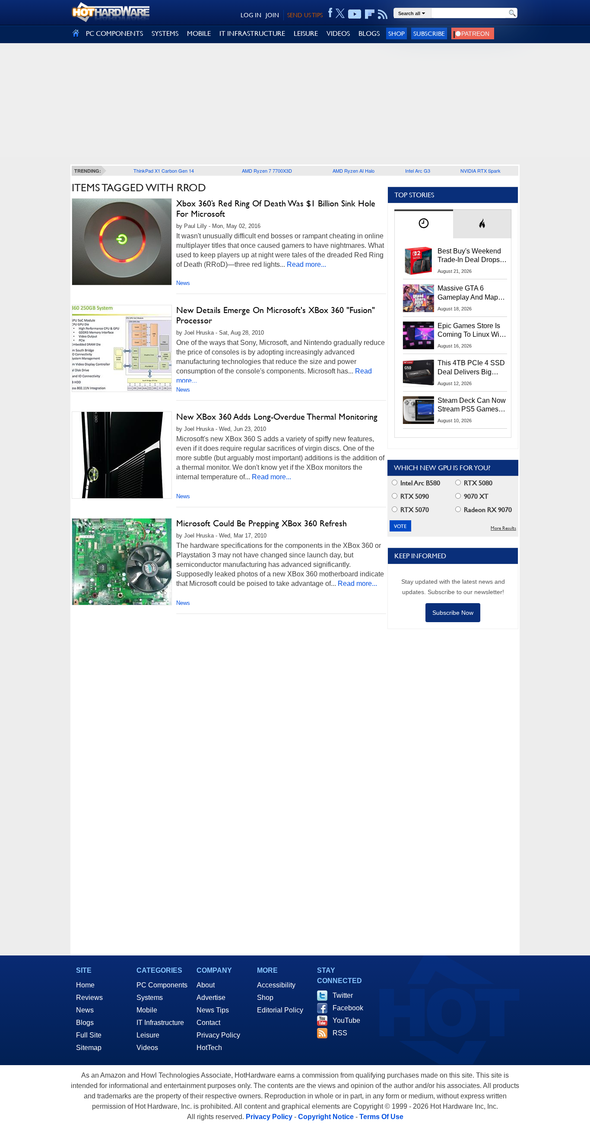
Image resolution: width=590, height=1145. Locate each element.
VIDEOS (338, 33)
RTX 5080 (477, 483)
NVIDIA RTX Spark (480, 170)
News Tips (213, 1010)
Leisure (147, 1035)
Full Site (89, 1035)
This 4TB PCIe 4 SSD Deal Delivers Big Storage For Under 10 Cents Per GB (471, 367)
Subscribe (429, 33)
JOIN (272, 15)
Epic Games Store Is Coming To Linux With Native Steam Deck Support (471, 330)
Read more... (306, 264)
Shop (396, 33)
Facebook (348, 1008)
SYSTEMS (165, 33)
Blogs (85, 1022)
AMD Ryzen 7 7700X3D (267, 170)
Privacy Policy (218, 1035)
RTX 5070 (414, 510)
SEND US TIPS (305, 15)
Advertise (211, 997)
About (206, 985)
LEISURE (306, 33)
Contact (208, 1022)
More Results (503, 528)
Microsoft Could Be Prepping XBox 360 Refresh (261, 523)
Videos (147, 1047)
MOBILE (199, 33)
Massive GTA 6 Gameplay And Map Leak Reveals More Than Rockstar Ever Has (468, 293)
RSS (340, 1033)
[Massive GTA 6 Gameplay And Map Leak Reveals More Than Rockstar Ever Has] (418, 298)
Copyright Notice (326, 1116)
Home (85, 985)
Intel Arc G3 (417, 170)
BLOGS (369, 33)
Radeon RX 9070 (487, 510)
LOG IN (251, 15)
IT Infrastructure (160, 1022)
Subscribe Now (452, 612)
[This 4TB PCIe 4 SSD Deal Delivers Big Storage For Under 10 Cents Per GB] (418, 372)
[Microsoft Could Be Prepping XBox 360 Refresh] (121, 562)
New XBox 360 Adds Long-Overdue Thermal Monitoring (276, 416)
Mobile (146, 1010)
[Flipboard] (369, 14)
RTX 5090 (414, 496)
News (183, 283)
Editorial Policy (280, 1010)
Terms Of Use (381, 1116)
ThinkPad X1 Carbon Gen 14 (163, 170)
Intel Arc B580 (419, 483)
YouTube (346, 1020)
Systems (149, 997)
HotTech (209, 1047)
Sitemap (89, 1047)
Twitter (343, 995)
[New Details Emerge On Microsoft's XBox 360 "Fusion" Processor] (121, 348)
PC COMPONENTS (114, 33)
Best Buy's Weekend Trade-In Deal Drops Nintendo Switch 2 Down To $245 (469, 256)
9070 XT (475, 496)
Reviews (89, 997)
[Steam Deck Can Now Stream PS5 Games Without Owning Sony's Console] (418, 410)
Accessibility (276, 985)
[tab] (423, 223)
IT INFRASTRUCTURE (252, 33)
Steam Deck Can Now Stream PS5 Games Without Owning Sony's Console (472, 405)
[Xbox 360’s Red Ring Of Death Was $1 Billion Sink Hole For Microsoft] (121, 242)
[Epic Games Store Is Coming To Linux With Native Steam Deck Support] (418, 335)
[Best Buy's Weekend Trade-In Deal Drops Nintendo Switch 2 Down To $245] (418, 261)
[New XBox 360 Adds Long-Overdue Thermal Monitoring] (121, 455)
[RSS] (383, 14)
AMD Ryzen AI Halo (353, 170)
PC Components (161, 985)
